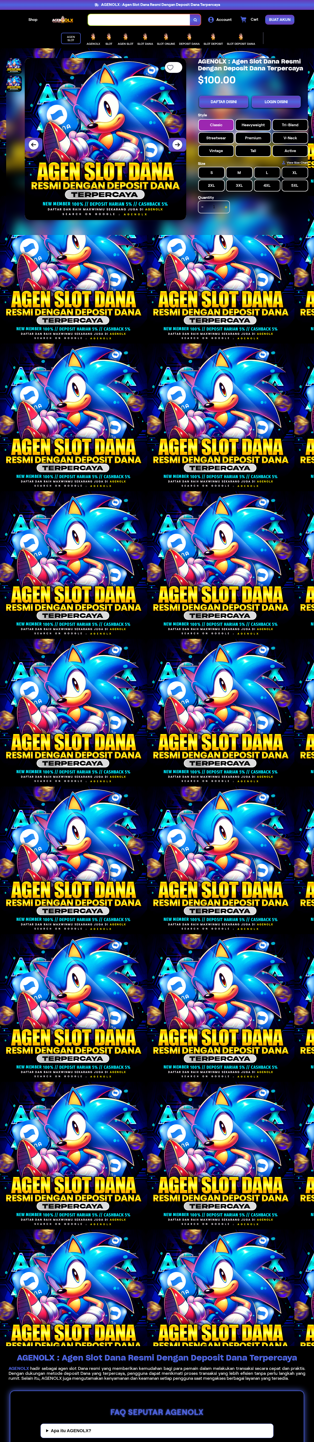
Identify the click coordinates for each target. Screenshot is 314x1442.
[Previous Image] (33, 145)
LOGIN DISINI (276, 102)
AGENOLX (19, 1368)
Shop (33, 19)
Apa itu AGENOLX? (71, 1430)
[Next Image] (177, 145)
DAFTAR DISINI (224, 102)
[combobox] (139, 19)
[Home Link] (62, 20)
